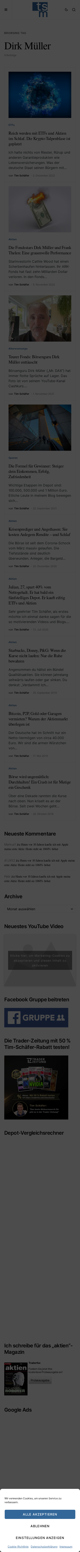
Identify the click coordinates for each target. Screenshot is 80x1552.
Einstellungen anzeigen (40, 1538)
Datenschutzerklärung (44, 1546)
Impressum (66, 1546)
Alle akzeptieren (40, 1514)
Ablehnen (40, 1526)
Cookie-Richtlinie (18, 1546)
